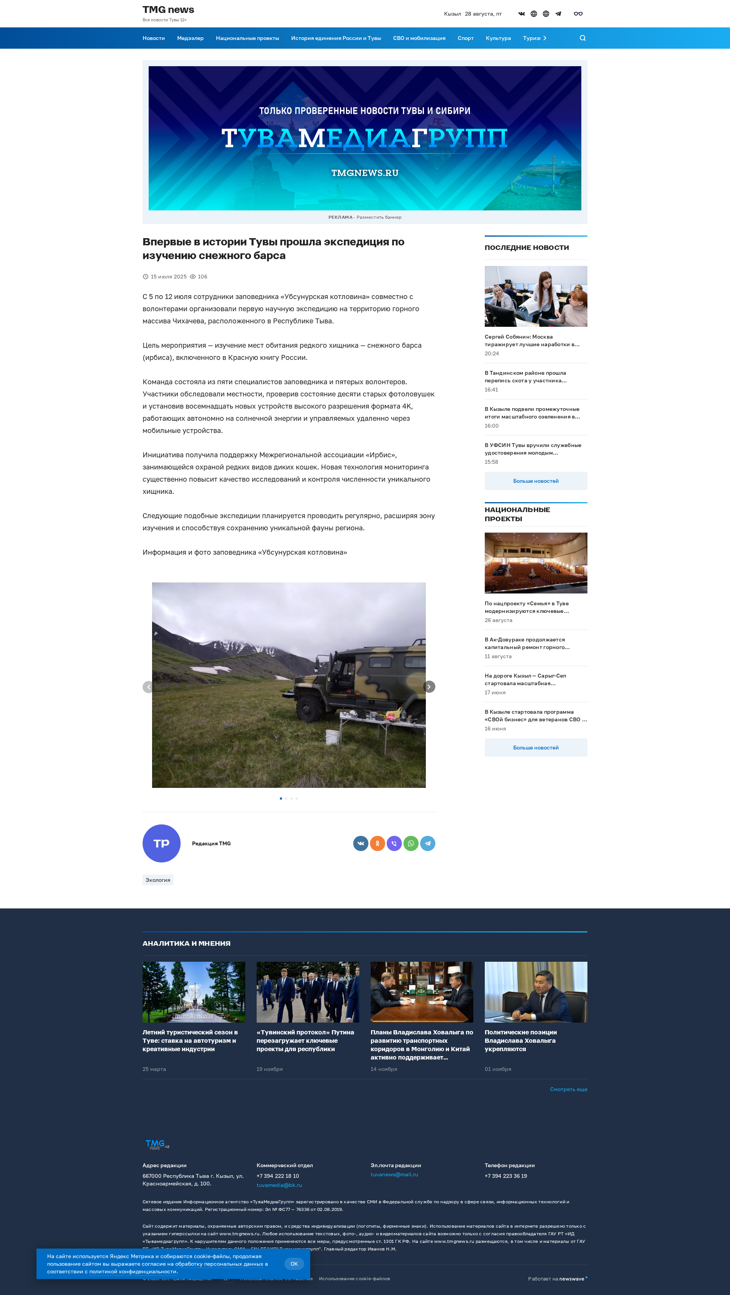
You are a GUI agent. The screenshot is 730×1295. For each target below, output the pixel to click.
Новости (154, 38)
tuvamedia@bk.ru (279, 1185)
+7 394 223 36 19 (506, 1175)
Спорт (466, 38)
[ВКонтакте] (360, 843)
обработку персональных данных (219, 1263)
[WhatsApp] (411, 843)
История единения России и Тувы (336, 38)
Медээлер (190, 38)
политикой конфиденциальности (132, 1271)
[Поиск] (582, 38)
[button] (281, 798)
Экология (158, 880)
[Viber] (394, 843)
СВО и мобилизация (419, 38)
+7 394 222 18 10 (278, 1175)
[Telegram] (427, 843)
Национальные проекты (247, 38)
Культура (498, 38)
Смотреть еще (568, 1089)
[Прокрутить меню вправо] (544, 38)
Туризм (533, 38)
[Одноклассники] (377, 843)
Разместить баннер (379, 217)
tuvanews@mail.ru (394, 1174)
